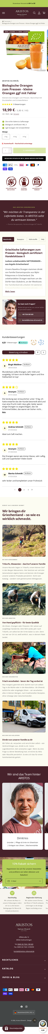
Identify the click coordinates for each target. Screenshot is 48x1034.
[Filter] (37, 352)
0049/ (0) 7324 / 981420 (25, 944)
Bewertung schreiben (18, 352)
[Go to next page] (32, 489)
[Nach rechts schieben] (43, 50)
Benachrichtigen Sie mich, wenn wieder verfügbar (24, 158)
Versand (16, 114)
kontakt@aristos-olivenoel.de (32, 320)
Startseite (7, 21)
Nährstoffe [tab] (33, 239)
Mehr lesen (10, 291)
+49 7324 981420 (27, 314)
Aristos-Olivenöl (21, 1020)
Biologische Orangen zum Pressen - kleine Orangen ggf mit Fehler (23, 23)
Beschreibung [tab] (8, 239)
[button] (3, 13)
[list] (24, 816)
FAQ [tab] (42, 239)
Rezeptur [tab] (20, 239)
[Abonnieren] (39, 881)
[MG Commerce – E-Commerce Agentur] (34, 1020)
